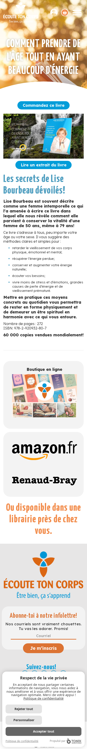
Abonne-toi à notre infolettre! (43, 616)
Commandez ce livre (43, 105)
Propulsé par (58, 741)
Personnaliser (23, 720)
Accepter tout (43, 731)
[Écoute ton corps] (20, 12)
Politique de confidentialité (43, 698)
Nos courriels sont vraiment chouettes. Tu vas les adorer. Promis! (43, 626)
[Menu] (77, 13)
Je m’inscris (43, 648)
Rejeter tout (23, 709)
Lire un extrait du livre (43, 165)
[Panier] (64, 12)
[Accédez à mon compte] (55, 12)
